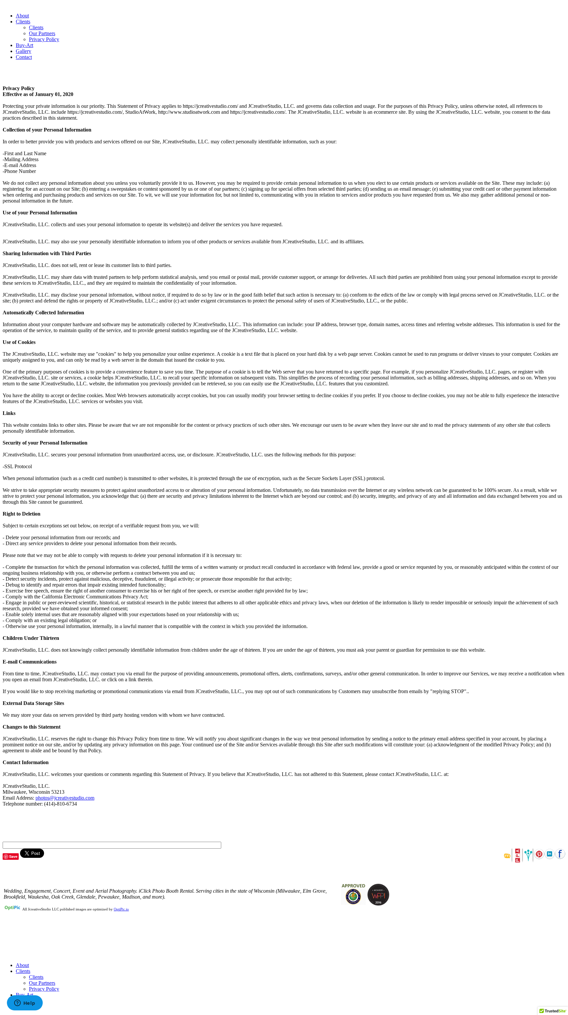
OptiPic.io (121, 909)
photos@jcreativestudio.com (65, 798)
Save (13, 856)
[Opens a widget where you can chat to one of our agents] (25, 1003)
